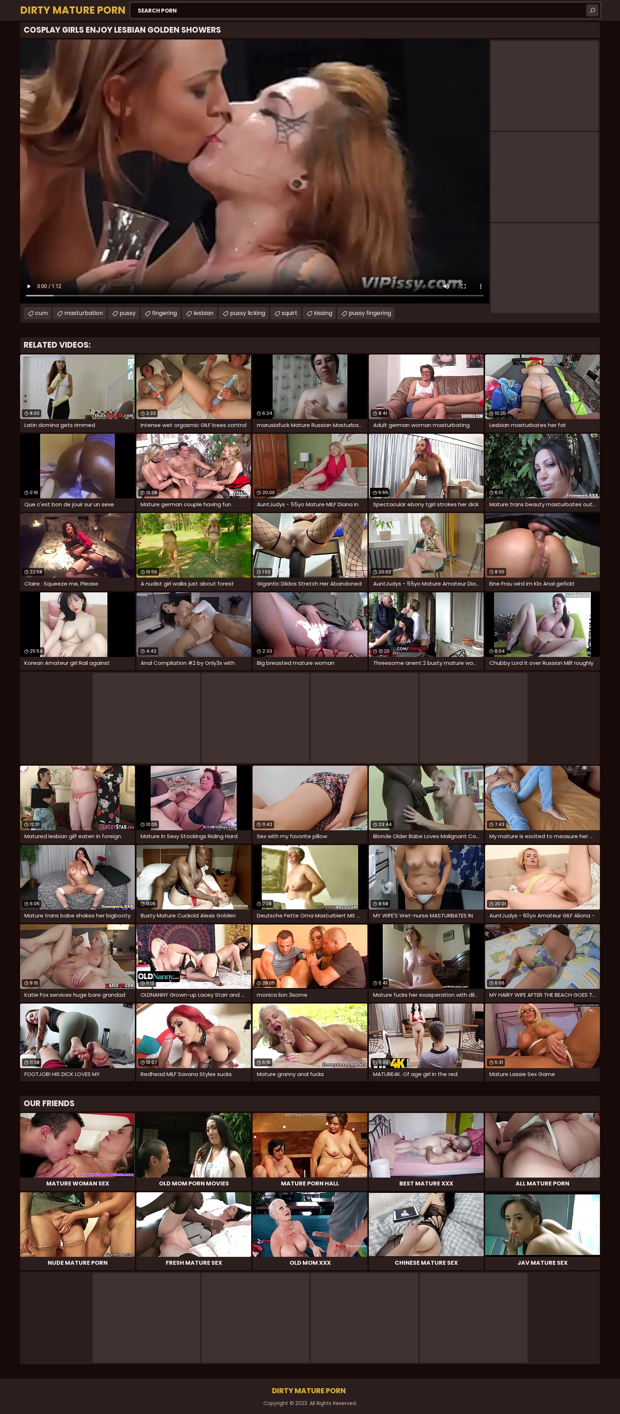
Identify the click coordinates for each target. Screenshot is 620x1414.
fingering (164, 313)
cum (41, 313)
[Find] (592, 10)
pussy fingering (370, 313)
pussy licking (247, 313)
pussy (127, 313)
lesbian (203, 313)
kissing (323, 313)
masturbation (83, 313)
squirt (289, 313)
